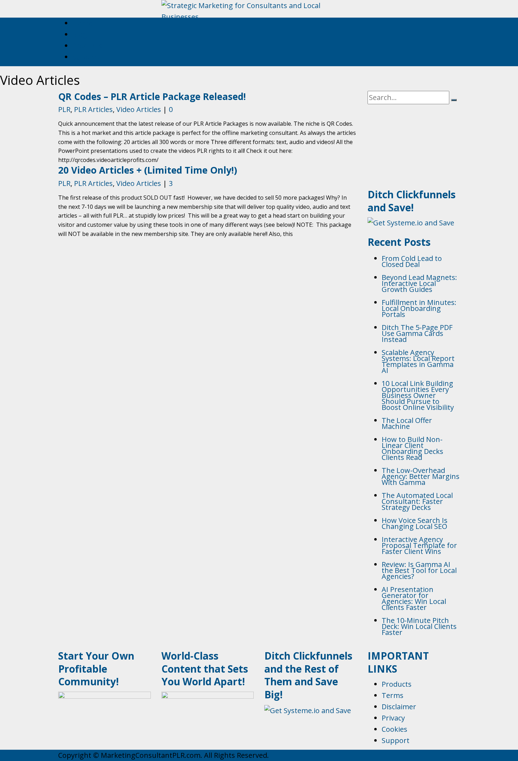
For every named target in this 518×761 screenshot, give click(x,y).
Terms (392, 695)
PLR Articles (93, 109)
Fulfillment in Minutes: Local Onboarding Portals (419, 308)
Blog (79, 34)
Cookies (394, 729)
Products (87, 45)
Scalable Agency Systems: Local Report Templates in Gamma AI (418, 361)
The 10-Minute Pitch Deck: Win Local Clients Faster (419, 626)
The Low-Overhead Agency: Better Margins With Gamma (421, 476)
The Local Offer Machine (407, 423)
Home (82, 23)
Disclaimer (399, 706)
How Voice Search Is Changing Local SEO (415, 523)
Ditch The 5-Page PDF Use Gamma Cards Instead (417, 333)
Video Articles (138, 109)
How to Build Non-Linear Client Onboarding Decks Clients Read (412, 448)
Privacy (393, 718)
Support (86, 57)
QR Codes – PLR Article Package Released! (152, 96)
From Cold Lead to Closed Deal (412, 261)
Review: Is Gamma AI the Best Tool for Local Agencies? (419, 570)
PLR (64, 109)
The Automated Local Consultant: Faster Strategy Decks (417, 501)
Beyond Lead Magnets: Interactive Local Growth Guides (419, 283)
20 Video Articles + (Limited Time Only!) (147, 170)
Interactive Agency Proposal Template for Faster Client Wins (419, 545)
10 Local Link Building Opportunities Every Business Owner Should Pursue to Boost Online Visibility (418, 395)
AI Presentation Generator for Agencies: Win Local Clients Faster (414, 598)
